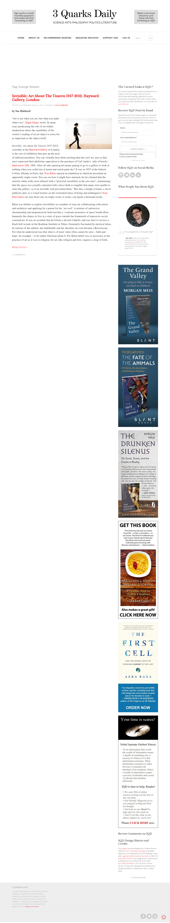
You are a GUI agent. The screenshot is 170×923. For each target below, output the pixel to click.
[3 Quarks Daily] (85, 23)
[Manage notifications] (164, 917)
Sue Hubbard (61, 105)
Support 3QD (110, 37)
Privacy (143, 160)
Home (21, 37)
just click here (123, 104)
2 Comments (19, 254)
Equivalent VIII (20, 165)
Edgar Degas (32, 122)
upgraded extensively (130, 856)
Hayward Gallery (38, 149)
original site (126, 848)
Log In (126, 37)
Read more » (19, 247)
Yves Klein (50, 173)
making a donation (32, 906)
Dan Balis (144, 856)
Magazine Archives (87, 37)
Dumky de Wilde (126, 863)
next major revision (125, 858)
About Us (34, 37)
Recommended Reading (57, 37)
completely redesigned (138, 851)
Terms (137, 160)
